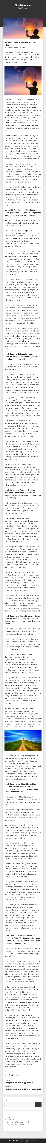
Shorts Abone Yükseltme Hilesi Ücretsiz (20, 1122)
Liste (8, 1117)
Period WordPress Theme (17, 1141)
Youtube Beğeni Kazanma (15, 1125)
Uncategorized (14, 1075)
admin (24, 47)
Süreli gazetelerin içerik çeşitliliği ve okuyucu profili (22, 1089)
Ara (5, 1101)
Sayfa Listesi (11, 1119)
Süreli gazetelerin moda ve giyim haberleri (19, 1083)
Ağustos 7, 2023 (13, 47)
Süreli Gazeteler (23, 5)
